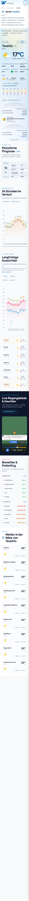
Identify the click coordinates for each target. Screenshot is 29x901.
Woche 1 (6, 276)
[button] (6, 170)
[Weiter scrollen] (25, 171)
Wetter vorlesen (22, 42)
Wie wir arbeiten (6, 272)
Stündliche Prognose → (10, 85)
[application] (14, 225)
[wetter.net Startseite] (7, 2)
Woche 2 (12, 276)
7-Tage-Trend (6, 83)
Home (3, 8)
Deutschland (10, 8)
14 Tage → (15, 83)
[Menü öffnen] (26, 3)
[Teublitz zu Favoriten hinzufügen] (15, 45)
